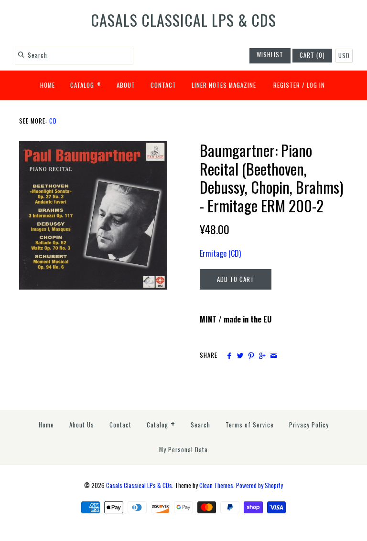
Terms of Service (250, 424)
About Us (81, 424)
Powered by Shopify (259, 485)
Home (47, 85)
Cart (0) (312, 55)
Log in (316, 85)
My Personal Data (183, 449)
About (126, 85)
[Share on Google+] (262, 355)
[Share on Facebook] (228, 355)
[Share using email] (273, 355)
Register (286, 85)
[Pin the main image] (251, 355)
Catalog (85, 83)
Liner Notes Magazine (224, 85)
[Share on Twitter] (240, 355)
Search (200, 424)
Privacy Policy (309, 424)
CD (53, 120)
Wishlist (270, 54)
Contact (163, 85)
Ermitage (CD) (220, 253)
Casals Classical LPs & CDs (139, 485)
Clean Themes (216, 485)
